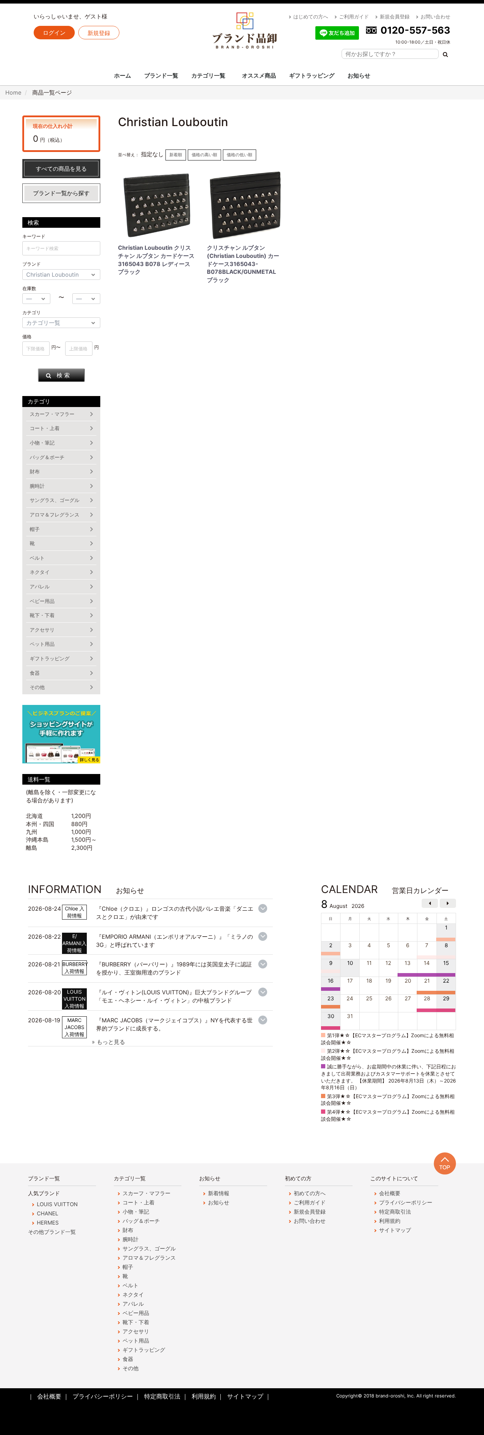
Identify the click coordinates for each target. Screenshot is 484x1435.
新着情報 (218, 1193)
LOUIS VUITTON (57, 1204)
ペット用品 (42, 644)
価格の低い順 (239, 154)
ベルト (37, 558)
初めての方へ (310, 1193)
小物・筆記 (42, 443)
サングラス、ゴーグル (54, 500)
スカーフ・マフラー (52, 414)
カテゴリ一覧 (208, 75)
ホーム (122, 75)
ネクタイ (40, 572)
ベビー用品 (42, 601)
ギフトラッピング (311, 75)
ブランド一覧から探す (61, 193)
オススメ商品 (259, 75)
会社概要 (389, 1193)
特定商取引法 (395, 1211)
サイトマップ (395, 1230)
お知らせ (359, 75)
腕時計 (37, 486)
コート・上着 (45, 428)
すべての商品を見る (61, 168)
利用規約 (389, 1221)
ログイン (54, 32)
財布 (35, 471)
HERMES (48, 1222)
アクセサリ (42, 630)
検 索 (63, 375)
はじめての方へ (310, 16)
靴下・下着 (42, 615)
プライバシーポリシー (405, 1202)
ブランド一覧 (161, 75)
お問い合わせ (435, 16)
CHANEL (47, 1213)
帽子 (35, 529)
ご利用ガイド (354, 16)
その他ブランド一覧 (52, 1231)
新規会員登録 (395, 16)
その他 (37, 687)
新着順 (175, 154)
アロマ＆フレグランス (54, 515)
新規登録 (99, 32)
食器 (35, 673)
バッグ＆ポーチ (47, 457)
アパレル (40, 586)
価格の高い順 (204, 154)
